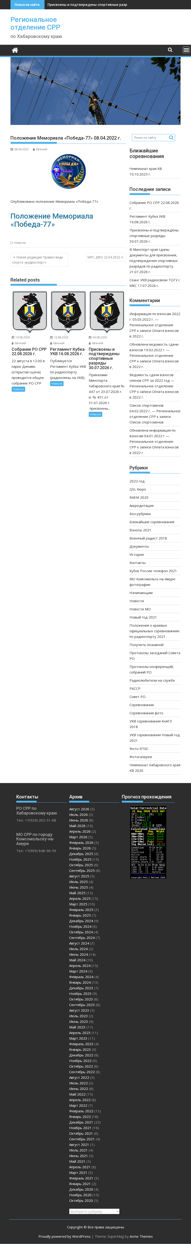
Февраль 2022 (81, 1111)
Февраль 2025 (81, 909)
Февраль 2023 (81, 1043)
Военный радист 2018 (148, 538)
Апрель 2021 (80, 1167)
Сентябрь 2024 (82, 937)
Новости (20, 243)
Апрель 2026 (80, 831)
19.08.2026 (22, 337)
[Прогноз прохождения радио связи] (148, 877)
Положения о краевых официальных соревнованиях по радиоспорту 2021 (155, 631)
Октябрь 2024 (81, 932)
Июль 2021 (78, 1150)
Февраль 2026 (81, 842)
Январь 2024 (80, 982)
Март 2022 (78, 1105)
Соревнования (142, 704)
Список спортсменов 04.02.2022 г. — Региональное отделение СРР (155, 411)
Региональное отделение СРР (35, 23)
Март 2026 (78, 837)
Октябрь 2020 (81, 1200)
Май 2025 (77, 892)
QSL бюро (138, 489)
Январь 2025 (80, 915)
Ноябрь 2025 (80, 859)
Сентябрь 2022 (82, 1071)
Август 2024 (79, 943)
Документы (139, 546)
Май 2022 (77, 1094)
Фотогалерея (141, 756)
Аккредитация (141, 505)
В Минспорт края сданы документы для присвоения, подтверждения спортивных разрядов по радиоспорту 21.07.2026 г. (154, 260)
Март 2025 (78, 904)
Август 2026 (79, 809)
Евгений (41, 149)
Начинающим (141, 592)
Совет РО (138, 696)
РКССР (135, 688)
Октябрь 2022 (81, 1066)
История (137, 554)
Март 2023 (78, 1038)
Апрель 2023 (80, 1032)
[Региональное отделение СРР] (15, 49)
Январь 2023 (80, 1049)
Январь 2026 (80, 848)
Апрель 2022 (80, 1099)
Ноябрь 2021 (80, 1127)
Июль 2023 (78, 1016)
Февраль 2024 (81, 976)
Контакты (138, 562)
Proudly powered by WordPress (64, 1236)
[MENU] (186, 50)
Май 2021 (77, 1161)
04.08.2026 (99, 337)
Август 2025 (79, 876)
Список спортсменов (147, 422)
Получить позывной (147, 644)
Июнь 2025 (78, 887)
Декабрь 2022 (81, 1055)
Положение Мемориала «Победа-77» (51, 220)
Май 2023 (77, 1027)
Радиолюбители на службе (152, 680)
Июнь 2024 (78, 954)
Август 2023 (79, 1010)
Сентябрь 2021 (82, 1139)
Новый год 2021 (143, 617)
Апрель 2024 (80, 965)
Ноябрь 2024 (80, 926)
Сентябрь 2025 (82, 870)
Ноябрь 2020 (80, 1194)
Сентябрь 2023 (82, 1004)
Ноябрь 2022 (80, 1060)
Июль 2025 (78, 881)
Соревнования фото (146, 713)
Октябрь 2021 (81, 1133)
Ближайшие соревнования (152, 521)
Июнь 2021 (78, 1155)
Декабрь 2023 (81, 988)
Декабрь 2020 (81, 1189)
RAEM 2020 (139, 497)
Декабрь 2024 (81, 920)
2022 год (137, 481)
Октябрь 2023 (81, 999)
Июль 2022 (78, 1083)
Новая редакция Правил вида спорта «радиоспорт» (37, 260)
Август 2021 (79, 1144)
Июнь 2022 (78, 1088)
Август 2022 (79, 1077)
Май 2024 (77, 960)
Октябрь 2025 (81, 865)
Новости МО (140, 609)
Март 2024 (78, 971)
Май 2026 (77, 825)
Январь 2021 (80, 1183)
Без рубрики (140, 513)
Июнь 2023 (78, 1021)
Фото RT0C (139, 748)
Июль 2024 (78, 948)
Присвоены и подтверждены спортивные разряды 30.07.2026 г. (101, 4)
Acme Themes (141, 1236)
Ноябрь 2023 (80, 993)
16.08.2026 (60, 337)
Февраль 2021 (81, 1178)
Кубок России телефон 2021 (153, 570)
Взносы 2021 (140, 530)
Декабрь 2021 (81, 1122)
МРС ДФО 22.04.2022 (103, 257)
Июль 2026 (78, 814)
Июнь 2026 (78, 820)
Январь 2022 (80, 1116)
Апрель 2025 (80, 898)
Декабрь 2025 (81, 853)
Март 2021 (78, 1172)
